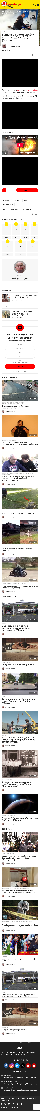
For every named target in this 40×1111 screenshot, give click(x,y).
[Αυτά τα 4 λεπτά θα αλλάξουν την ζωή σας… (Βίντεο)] (20, 804)
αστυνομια (14, 921)
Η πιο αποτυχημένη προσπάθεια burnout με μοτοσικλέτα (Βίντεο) (20, 587)
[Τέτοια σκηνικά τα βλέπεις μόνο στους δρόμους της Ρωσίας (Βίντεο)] (20, 684)
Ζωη (8, 815)
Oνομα (20, 352)
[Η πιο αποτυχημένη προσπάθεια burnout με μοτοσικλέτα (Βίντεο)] (20, 569)
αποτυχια (9, 402)
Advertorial (5, 956)
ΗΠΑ (27, 921)
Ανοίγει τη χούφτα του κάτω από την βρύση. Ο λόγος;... (24, 296)
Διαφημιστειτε (6, 1098)
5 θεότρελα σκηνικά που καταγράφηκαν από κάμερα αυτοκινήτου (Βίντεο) (16, 628)
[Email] (34, 1065)
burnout (20, 90)
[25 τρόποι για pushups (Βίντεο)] (20, 649)
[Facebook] (6, 1065)
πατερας (30, 473)
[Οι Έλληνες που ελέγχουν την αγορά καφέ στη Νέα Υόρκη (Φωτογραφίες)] (20, 764)
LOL (34, 237)
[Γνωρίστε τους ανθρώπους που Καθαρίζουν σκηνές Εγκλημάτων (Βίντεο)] (20, 910)
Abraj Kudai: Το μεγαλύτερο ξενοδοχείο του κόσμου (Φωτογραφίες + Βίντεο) (22, 313)
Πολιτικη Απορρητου (29, 1098)
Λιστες (3, 853)
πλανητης (13, 815)
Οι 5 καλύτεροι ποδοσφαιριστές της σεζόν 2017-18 (19, 960)
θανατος (31, 921)
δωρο (20, 473)
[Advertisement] (20, 73)
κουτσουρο (33, 510)
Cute (25, 237)
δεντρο (19, 510)
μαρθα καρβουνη (10, 1088)
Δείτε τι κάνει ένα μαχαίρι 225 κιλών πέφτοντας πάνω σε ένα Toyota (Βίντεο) (18, 739)
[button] (34, 5)
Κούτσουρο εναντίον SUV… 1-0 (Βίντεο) (18, 513)
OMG (20, 254)
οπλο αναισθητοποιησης (9, 440)
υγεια (8, 662)
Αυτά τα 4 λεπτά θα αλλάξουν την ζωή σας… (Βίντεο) (20, 819)
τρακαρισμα (20, 403)
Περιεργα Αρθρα (6, 888)
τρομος (13, 888)
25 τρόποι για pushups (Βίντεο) (18, 664)
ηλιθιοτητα (17, 200)
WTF (33, 254)
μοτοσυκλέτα (33, 90)
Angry (6, 237)
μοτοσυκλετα (8, 204)
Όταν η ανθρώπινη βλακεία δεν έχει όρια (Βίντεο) (19, 549)
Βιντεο (5, 32)
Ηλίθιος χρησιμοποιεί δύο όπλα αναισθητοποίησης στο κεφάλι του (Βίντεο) (20, 443)
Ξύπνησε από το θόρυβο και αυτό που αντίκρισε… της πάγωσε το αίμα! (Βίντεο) (19, 891)
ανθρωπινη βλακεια (12, 438)
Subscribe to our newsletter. (20, 362)
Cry (16, 237)
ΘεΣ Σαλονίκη (9, 1081)
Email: (20, 344)
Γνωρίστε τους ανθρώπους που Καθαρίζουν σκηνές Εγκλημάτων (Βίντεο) (20, 926)
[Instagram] (11, 1065)
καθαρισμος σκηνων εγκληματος (11, 922)
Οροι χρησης (16, 1098)
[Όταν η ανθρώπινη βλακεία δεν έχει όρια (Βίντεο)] (20, 532)
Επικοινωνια (5, 1100)
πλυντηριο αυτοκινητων (9, 403)
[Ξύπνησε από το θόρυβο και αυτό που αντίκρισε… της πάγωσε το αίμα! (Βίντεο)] (20, 876)
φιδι (18, 888)
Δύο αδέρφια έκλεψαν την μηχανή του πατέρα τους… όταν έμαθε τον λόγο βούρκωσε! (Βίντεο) (18, 478)
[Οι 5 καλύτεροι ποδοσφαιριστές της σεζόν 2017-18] (20, 944)
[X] (22, 1065)
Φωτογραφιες (5, 779)
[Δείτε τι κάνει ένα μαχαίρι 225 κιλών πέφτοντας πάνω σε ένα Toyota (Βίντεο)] (20, 722)
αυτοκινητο (16, 402)
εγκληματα (22, 921)
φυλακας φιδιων (24, 888)
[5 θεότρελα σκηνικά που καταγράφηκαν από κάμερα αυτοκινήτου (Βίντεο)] (20, 610)
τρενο (27, 546)
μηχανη (26, 200)
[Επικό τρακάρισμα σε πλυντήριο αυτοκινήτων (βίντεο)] (20, 390)
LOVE (7, 254)
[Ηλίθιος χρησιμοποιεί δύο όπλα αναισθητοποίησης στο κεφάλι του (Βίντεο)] (20, 426)
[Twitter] (17, 1065)
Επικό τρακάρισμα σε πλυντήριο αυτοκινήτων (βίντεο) (15, 407)
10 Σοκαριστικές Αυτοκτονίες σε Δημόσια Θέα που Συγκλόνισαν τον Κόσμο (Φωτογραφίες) (19, 858)
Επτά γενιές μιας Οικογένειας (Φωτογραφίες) (20, 1077)
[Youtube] (28, 1065)
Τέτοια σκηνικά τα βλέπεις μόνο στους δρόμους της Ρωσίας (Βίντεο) (19, 701)
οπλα (27, 438)
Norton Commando (12, 473)
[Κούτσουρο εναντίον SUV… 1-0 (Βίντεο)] (20, 498)
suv (8, 510)
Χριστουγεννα (6, 474)
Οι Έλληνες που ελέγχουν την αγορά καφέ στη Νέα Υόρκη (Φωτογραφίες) (17, 784)
